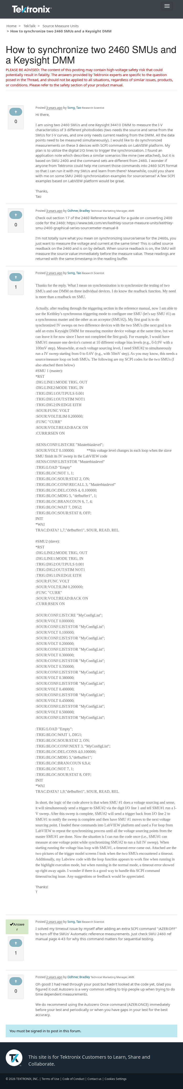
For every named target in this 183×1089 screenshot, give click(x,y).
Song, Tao (74, 107)
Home (11, 25)
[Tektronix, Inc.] (32, 8)
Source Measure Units (61, 25)
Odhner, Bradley (78, 210)
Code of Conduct (73, 1079)
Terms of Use (50, 1079)
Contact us (94, 1079)
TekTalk (30, 25)
